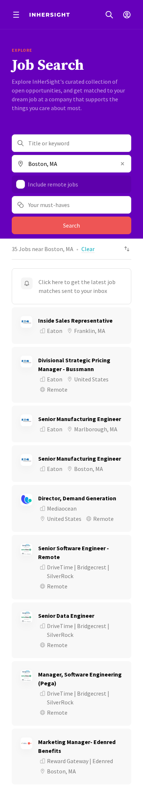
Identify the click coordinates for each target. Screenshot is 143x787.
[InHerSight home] (49, 14)
